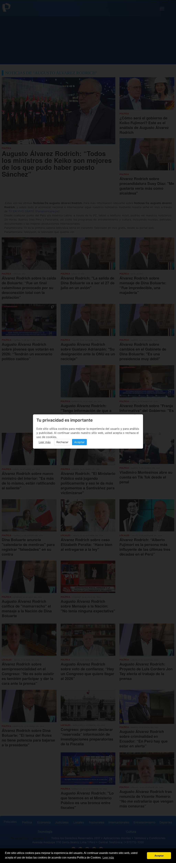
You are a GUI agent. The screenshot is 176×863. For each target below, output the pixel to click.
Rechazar (62, 442)
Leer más (45, 442)
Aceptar (79, 442)
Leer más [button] (108, 857)
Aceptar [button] (159, 855)
